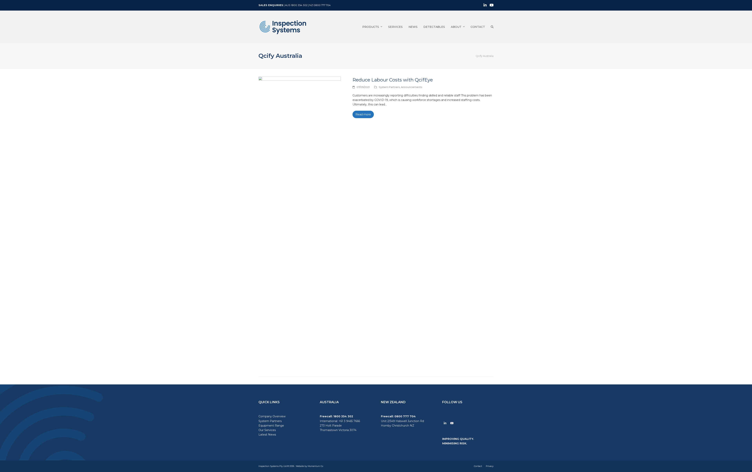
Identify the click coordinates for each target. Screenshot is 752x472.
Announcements (411, 87)
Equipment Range (271, 425)
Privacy (490, 466)
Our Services (267, 430)
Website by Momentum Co (309, 466)
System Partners (389, 87)
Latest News (267, 434)
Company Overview (272, 416)
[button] (492, 27)
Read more (363, 114)
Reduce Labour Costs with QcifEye (392, 80)
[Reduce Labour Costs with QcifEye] (299, 223)
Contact (478, 466)
